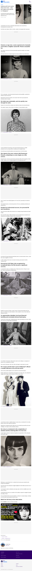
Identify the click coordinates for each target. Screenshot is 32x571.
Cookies (17, 563)
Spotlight (17, 555)
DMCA (17, 565)
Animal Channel (3, 557)
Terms (2, 565)
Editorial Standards (19, 566)
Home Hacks (18, 557)
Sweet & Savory (3, 555)
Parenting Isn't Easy (19, 553)
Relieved (2, 553)
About (2, 563)
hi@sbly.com (7, 545)
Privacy (2, 566)
